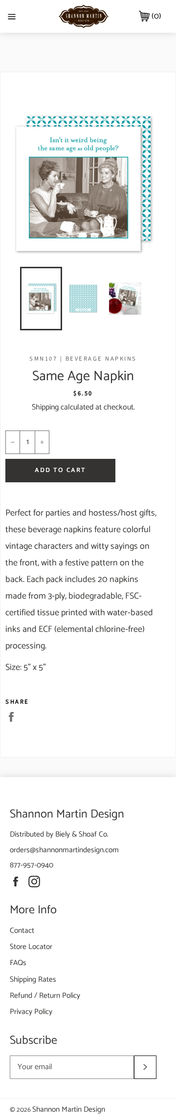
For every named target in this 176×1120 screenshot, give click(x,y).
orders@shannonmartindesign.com (64, 850)
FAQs (18, 963)
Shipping (45, 407)
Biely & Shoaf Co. (82, 834)
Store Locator (31, 947)
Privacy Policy (31, 1012)
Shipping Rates (33, 979)
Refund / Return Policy (45, 996)
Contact (22, 931)
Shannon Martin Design (68, 1109)
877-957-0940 (31, 865)
